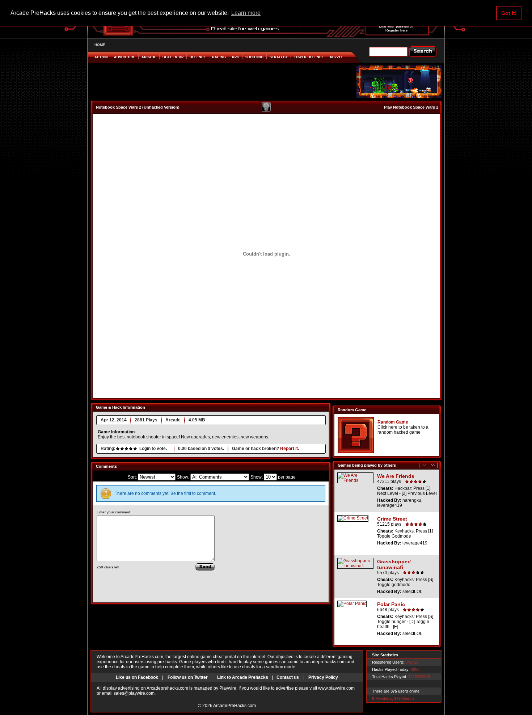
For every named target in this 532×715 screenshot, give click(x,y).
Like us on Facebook (137, 677)
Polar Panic (391, 604)
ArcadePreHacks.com (234, 705)
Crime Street (392, 519)
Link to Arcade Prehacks (242, 677)
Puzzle (336, 57)
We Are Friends (395, 476)
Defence (198, 57)
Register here (396, 30)
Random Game (392, 422)
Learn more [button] (246, 13)
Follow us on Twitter (188, 677)
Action (101, 57)
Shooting (254, 57)
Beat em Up (172, 57)
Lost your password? (396, 26)
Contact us (287, 677)
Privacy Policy (323, 677)
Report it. (289, 448)
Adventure (124, 57)
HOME (99, 45)
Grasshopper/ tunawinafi (394, 564)
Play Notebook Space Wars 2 (411, 107)
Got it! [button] (509, 13)
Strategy (279, 57)
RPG (235, 57)
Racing (219, 57)
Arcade (149, 57)
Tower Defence (309, 57)
